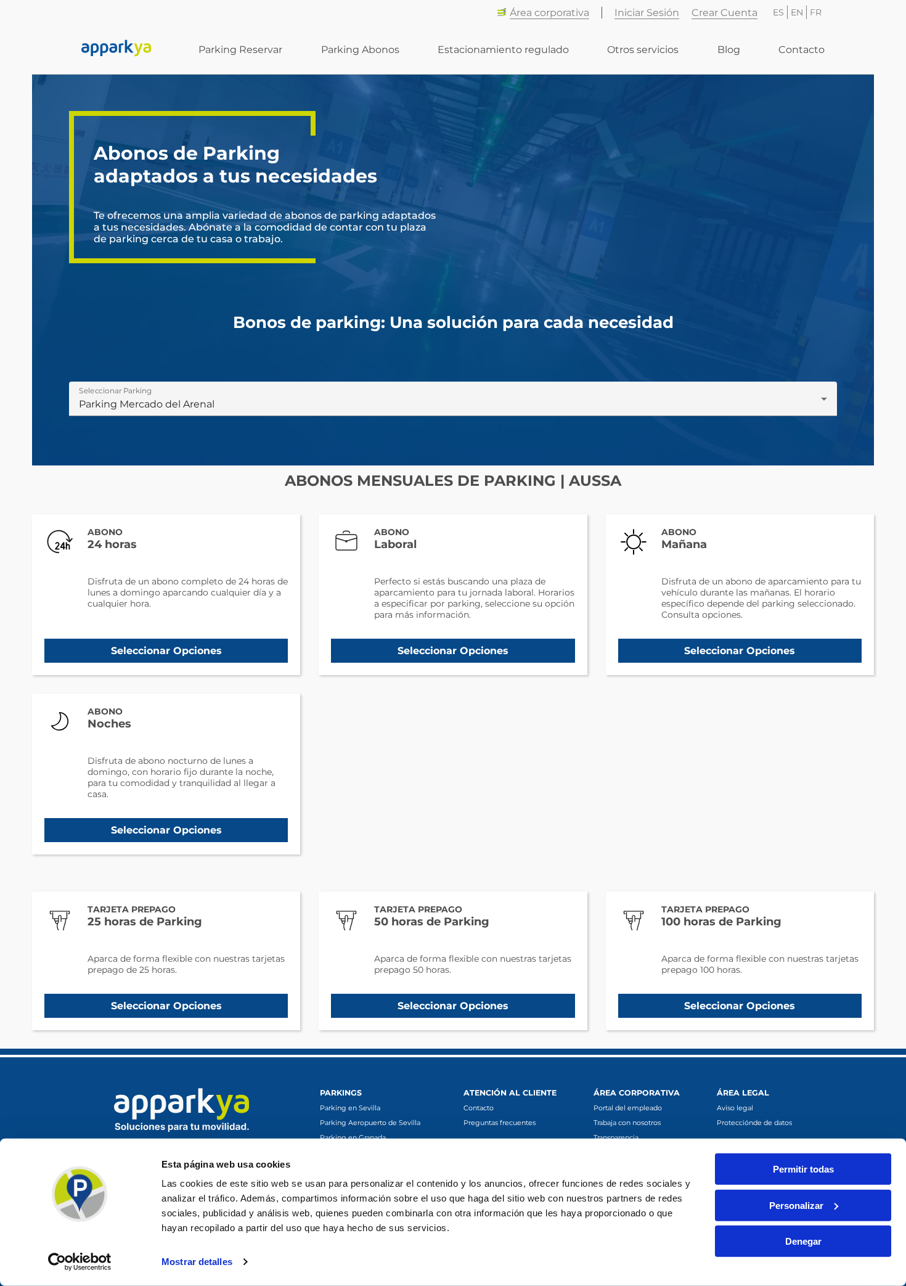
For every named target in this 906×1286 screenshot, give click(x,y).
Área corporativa (549, 12)
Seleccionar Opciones (166, 651)
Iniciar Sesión (646, 12)
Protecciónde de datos (754, 1122)
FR (816, 12)
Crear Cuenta (724, 12)
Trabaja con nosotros (627, 1122)
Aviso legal (735, 1108)
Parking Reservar (240, 49)
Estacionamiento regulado (503, 49)
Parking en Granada (353, 1137)
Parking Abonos (360, 49)
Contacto (801, 49)
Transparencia (616, 1137)
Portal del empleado (628, 1108)
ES (778, 12)
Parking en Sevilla (350, 1108)
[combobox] (453, 403)
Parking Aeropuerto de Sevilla (370, 1122)
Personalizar (796, 1205)
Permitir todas (803, 1169)
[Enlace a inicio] (116, 49)
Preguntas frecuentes (499, 1122)
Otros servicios (643, 49)
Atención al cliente (510, 1092)
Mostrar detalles (196, 1261)
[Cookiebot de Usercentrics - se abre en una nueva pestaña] (80, 1262)
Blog (728, 49)
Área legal (743, 1092)
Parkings (341, 1092)
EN (797, 12)
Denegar (803, 1241)
